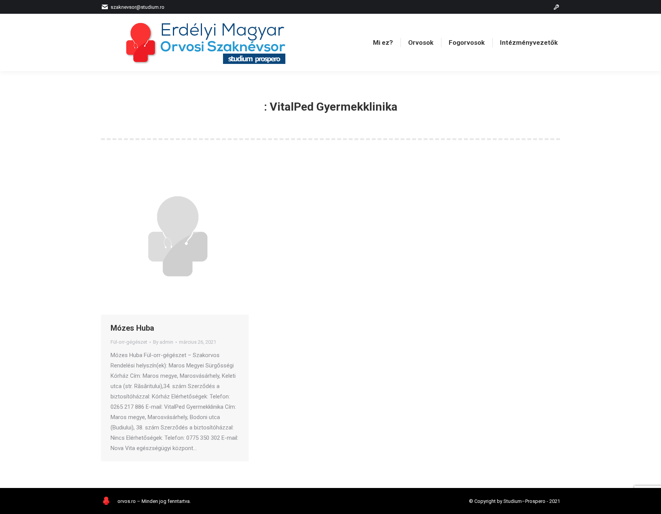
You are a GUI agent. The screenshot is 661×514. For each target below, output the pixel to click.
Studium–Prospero (524, 501)
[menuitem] (383, 42)
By (163, 342)
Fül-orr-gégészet (129, 342)
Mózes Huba (132, 328)
